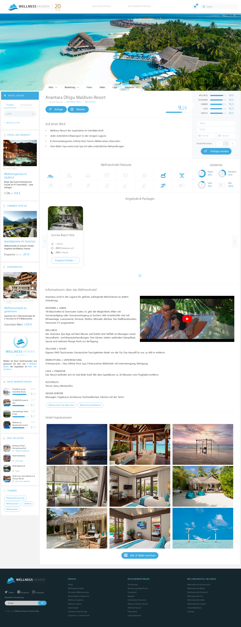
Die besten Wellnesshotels (78, 592)
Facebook (25, 593)
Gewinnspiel (73, 608)
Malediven (90, 102)
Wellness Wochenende (15, 498)
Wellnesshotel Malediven (90, 405)
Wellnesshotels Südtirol (196, 604)
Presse (70, 584)
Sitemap (190, 611)
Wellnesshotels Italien (196, 600)
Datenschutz (84, 615)
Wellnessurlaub (12, 504)
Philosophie (132, 611)
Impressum (72, 615)
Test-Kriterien (133, 584)
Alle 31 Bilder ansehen (143, 555)
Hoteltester (132, 592)
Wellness (28, 504)
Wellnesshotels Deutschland (198, 584)
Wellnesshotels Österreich (197, 592)
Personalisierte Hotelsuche (78, 596)
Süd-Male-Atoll (74, 102)
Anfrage (58, 109)
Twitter (11, 593)
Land (8, 113)
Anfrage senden (219, 151)
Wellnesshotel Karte (76, 588)
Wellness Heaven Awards (138, 604)
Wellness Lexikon (75, 604)
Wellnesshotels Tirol (195, 596)
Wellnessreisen (12, 509)
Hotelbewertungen (140, 6)
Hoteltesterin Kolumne (137, 600)
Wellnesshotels (102, 6)
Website (80, 109)
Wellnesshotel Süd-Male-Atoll (61, 405)
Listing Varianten (134, 615)
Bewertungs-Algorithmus (138, 588)
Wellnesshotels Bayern (196, 588)
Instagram (39, 593)
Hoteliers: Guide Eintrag (77, 611)
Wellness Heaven (134, 608)
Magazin (131, 596)
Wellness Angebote (76, 600)
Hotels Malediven (194, 608)
